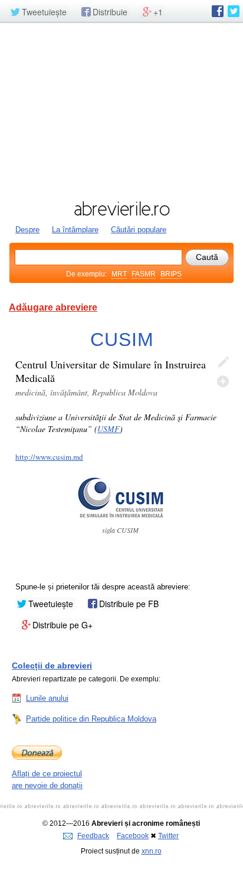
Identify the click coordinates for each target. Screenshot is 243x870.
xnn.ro (152, 851)
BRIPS (171, 274)
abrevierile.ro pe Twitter (233, 11)
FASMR (144, 274)
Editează (223, 362)
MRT (119, 274)
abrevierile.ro (121, 208)
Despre (27, 229)
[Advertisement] (121, 110)
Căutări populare (138, 229)
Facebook (133, 836)
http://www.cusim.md (49, 457)
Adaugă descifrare (223, 381)
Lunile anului (47, 698)
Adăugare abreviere (53, 307)
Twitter (168, 836)
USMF (108, 428)
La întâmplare (75, 229)
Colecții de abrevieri (52, 665)
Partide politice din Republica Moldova (91, 718)
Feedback (93, 836)
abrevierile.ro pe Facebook (218, 11)
